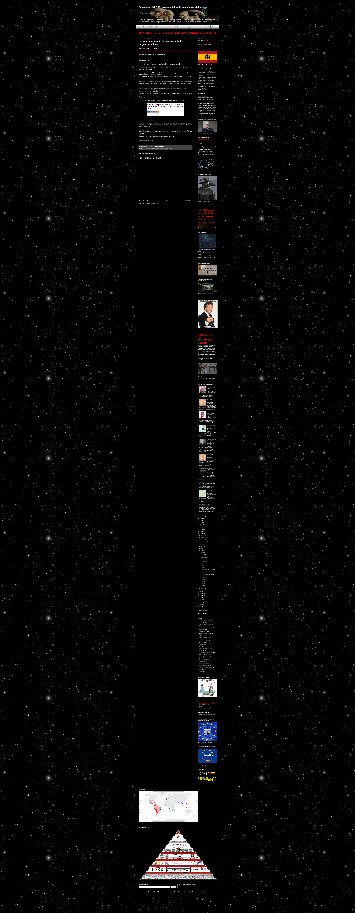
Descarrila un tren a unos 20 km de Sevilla (211, 470)
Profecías (201, 643)
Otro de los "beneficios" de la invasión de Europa (208, 573)
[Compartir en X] (160, 146)
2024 (201, 522)
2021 (201, 529)
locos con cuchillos (204, 665)
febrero (203, 557)
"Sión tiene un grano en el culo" (211, 400)
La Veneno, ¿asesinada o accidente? (210, 413)
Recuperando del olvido (205, 667)
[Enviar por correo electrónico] (156, 146)
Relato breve (202, 673)
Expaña (201, 622)
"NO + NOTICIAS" (204, 27)
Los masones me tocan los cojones (211, 455)
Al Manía (201, 650)
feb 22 (204, 561)
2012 (201, 604)
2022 (201, 527)
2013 (201, 602)
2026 (201, 518)
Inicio (138, 27)
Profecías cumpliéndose (205, 633)
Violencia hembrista (204, 663)
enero (202, 588)
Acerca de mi (170, 27)
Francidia (201, 646)
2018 (201, 591)
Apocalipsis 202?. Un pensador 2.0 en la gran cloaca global (170, 7)
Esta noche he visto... (204, 504)
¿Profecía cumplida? (209, 491)
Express (150, 140)
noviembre (203, 537)
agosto (202, 544)
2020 (201, 531)
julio (202, 546)
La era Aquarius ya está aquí (207, 147)
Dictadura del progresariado (206, 624)
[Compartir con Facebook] (161, 146)
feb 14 (204, 565)
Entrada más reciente (144, 200)
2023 (201, 525)
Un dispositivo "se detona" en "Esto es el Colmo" (208, 570)
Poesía (201, 671)
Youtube (209, 44)
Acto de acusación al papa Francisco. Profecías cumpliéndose (211, 441)
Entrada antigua (188, 200)
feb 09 (204, 577)
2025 (201, 520)
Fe (200, 639)
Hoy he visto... (202, 482)
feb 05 (204, 581)
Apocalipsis (202, 629)
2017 (201, 593)
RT (167, 116)
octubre (203, 539)
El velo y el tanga (211, 387)
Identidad (201, 669)
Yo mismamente (203, 641)
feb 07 (204, 579)
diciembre (203, 535)
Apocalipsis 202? (148, 27)
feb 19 (204, 563)
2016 (201, 595)
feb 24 (204, 559)
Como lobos (180, 27)
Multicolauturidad (203, 659)
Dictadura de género (204, 637)
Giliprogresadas (191, 27)
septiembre (204, 542)
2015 (201, 597)
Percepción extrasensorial (205, 652)
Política (201, 635)
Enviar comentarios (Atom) (152, 203)
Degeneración (147, 148)
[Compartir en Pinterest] (163, 146)
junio (202, 548)
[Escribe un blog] (158, 146)
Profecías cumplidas (204, 648)
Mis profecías (160, 27)
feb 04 (204, 583)
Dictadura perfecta (155, 148)
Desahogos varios (203, 656)
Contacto (214, 27)
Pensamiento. (202, 658)
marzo (202, 555)
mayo (202, 550)
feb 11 (204, 567)
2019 (201, 533)
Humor (201, 644)
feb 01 (204, 585)
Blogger (205, 892)
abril (202, 552)
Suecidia (201, 661)
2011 (201, 606)
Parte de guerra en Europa (166, 148)
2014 (201, 599)
